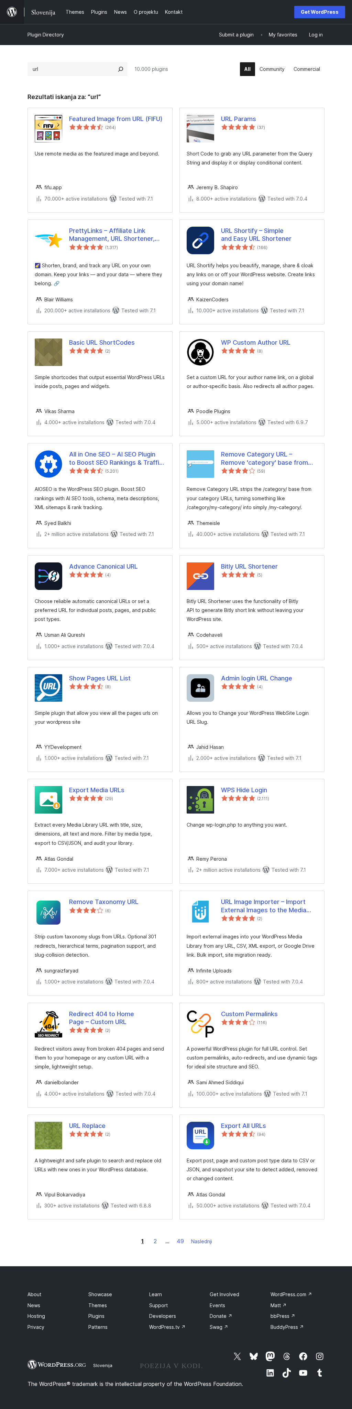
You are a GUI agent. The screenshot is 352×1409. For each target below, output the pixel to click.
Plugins (96, 1316)
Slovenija (102, 1365)
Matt (279, 1305)
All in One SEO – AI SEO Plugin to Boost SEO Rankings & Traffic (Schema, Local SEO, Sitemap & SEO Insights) (116, 458)
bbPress (283, 1316)
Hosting (36, 1316)
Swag (219, 1327)
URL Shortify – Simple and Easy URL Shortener (256, 234)
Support (158, 1305)
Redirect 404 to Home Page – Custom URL (101, 1017)
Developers (162, 1316)
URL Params (238, 118)
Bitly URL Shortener (249, 566)
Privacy (36, 1327)
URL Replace (87, 1125)
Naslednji (201, 1241)
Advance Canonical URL (103, 566)
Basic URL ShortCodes (102, 342)
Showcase (100, 1294)
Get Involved (224, 1294)
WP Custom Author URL (255, 342)
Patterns (98, 1327)
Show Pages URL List (100, 678)
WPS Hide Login (244, 790)
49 (180, 1241)
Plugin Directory (46, 34)
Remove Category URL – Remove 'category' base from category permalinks (264, 458)
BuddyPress (287, 1327)
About (34, 1294)
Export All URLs (243, 1125)
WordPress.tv (167, 1327)
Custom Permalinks (249, 1014)
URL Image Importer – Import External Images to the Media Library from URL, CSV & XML (264, 906)
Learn (155, 1294)
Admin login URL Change (256, 678)
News (34, 1305)
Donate (221, 1316)
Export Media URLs (96, 790)
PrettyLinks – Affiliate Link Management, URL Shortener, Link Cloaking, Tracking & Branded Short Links (112, 235)
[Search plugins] (121, 69)
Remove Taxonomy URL (104, 901)
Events (217, 1305)
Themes (97, 1305)
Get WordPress (320, 12)
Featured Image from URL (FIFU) (116, 118)
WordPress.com (291, 1294)
